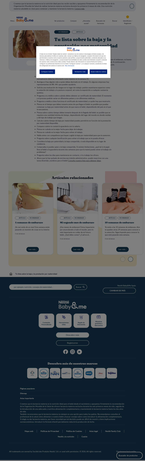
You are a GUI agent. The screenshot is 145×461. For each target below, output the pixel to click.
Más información (69, 66)
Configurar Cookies (47, 72)
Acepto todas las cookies (98, 72)
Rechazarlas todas (80, 72)
